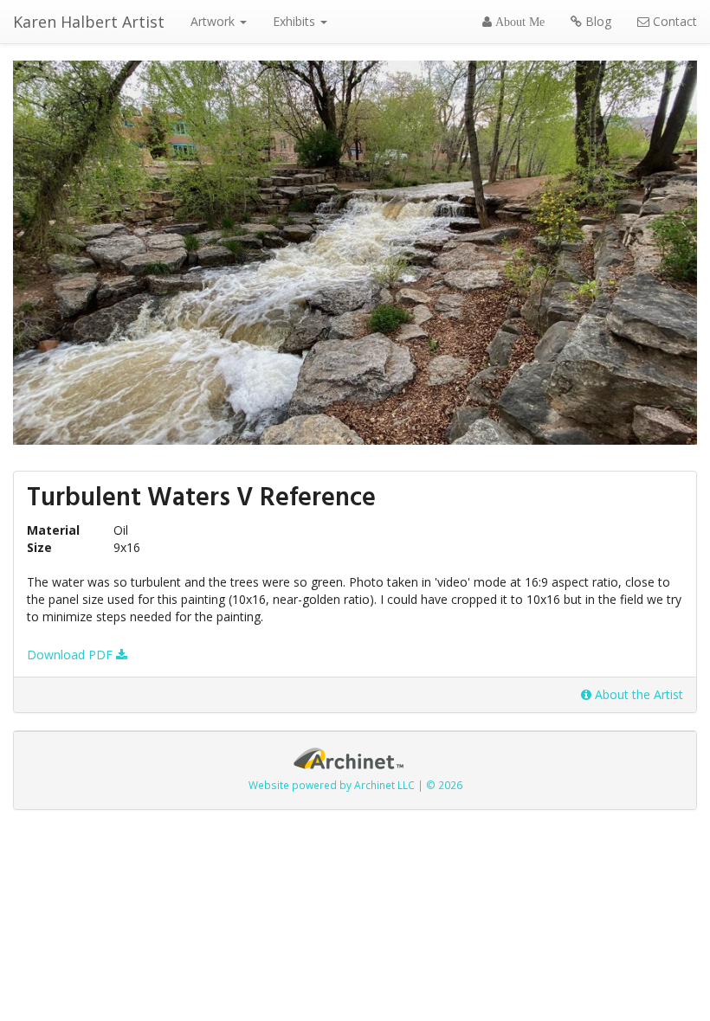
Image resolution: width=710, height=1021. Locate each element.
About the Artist (637, 694)
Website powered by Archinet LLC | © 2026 (355, 785)
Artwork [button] (214, 21)
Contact (673, 21)
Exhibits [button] (296, 21)
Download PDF (71, 654)
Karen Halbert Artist (89, 21)
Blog (596, 21)
